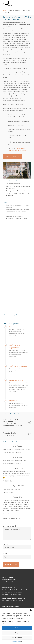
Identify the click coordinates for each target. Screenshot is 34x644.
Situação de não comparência (9, 434)
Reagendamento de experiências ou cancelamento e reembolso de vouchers (12, 422)
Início (4, 10)
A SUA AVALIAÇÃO (10, 526)
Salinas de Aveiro (20, 150)
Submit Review (11, 564)
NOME (5, 544)
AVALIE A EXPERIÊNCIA (11, 518)
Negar (17, 633)
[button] (31, 610)
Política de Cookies (16, 641)
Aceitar (17, 628)
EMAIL (5, 554)
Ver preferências (17, 637)
